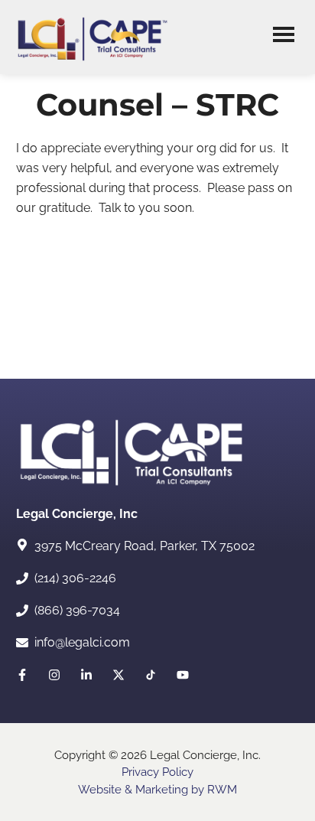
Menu (283, 36)
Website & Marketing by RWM (157, 790)
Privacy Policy (157, 772)
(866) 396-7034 (77, 610)
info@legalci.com (82, 642)
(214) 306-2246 (75, 578)
